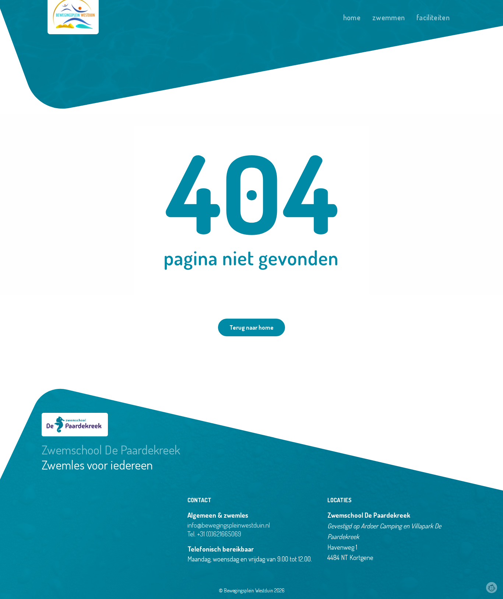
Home (351, 17)
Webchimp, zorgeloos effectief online (491, 587)
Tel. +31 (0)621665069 (214, 534)
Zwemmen (388, 17)
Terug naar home (251, 327)
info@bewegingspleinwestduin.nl (228, 525)
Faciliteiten (433, 17)
